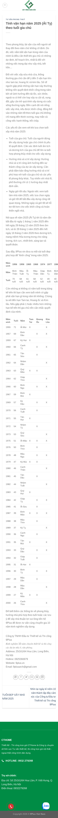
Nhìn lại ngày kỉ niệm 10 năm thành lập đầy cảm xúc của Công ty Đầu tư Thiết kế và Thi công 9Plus (43, 697)
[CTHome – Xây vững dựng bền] (29, 5)
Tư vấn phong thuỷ (15, 19)
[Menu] (5, 5)
